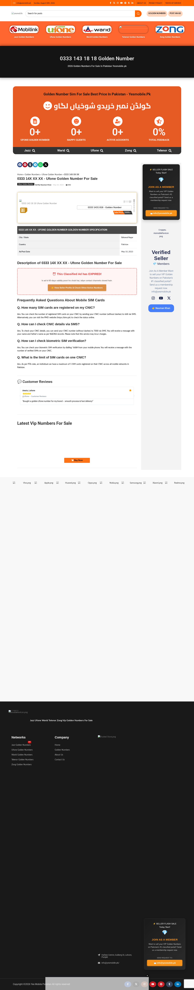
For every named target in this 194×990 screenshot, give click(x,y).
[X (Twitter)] (169, 298)
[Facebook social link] (110, 3)
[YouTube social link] (121, 3)
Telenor (162, 150)
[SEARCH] (138, 13)
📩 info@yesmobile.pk (161, 213)
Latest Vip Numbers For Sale (44, 423)
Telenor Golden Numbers (133, 37)
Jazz (27, 150)
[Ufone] (101, 150)
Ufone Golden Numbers (60, 37)
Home (20, 175)
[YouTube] (161, 298)
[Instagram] (153, 298)
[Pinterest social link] (125, 3)
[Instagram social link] (117, 3)
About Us (59, 755)
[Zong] (134, 150)
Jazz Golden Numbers (24, 37)
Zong (128, 150)
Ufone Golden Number (52, 175)
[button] (19, 164)
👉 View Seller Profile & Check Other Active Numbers (77, 288)
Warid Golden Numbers (97, 37)
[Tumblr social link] (129, 3)
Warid (61, 150)
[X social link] (114, 3)
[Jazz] (33, 150)
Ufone (95, 150)
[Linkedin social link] (132, 3)
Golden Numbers (32, 175)
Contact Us (60, 760)
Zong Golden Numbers (170, 37)
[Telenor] (170, 150)
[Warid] (68, 150)
